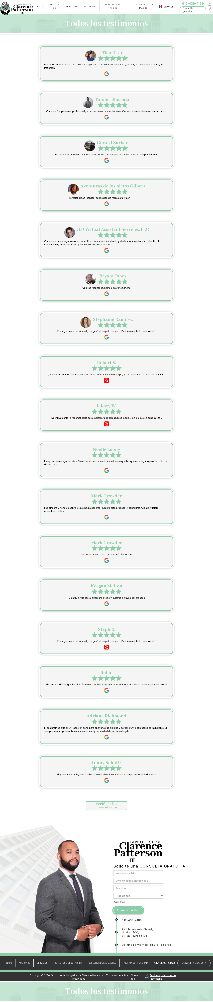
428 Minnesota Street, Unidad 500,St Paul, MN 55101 (137, 932)
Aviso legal (119, 902)
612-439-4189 (132, 920)
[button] (72, 6)
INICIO (39, 6)
